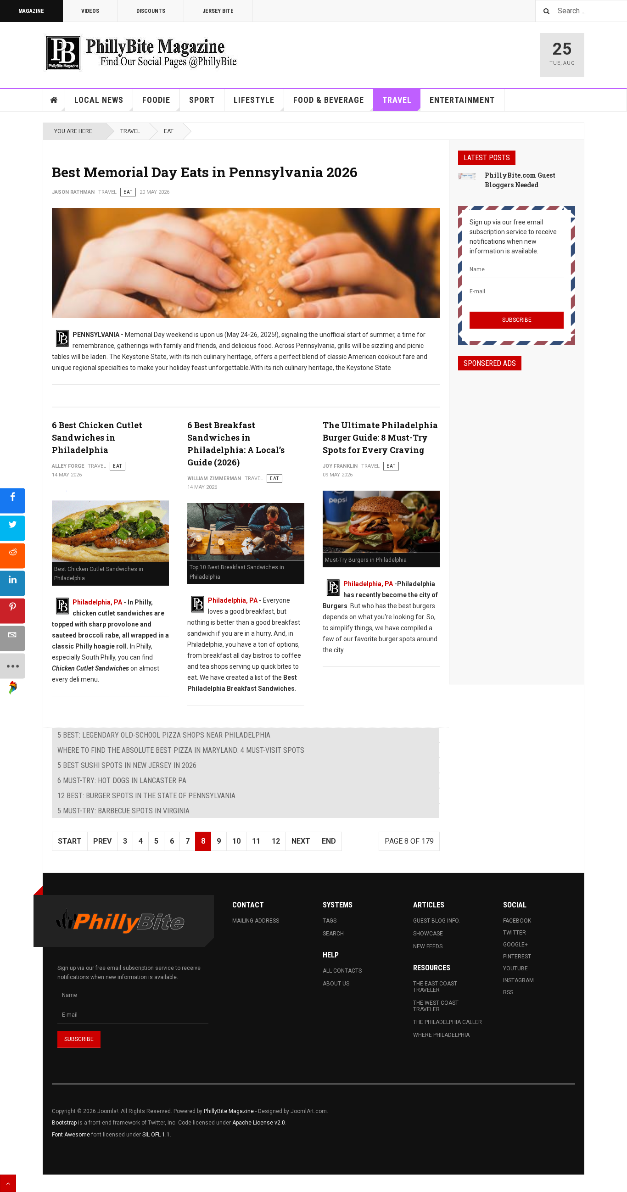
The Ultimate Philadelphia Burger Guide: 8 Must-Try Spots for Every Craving (380, 437)
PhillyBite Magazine (229, 1111)
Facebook (517, 921)
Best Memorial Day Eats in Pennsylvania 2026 (205, 172)
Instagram (518, 980)
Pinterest (517, 956)
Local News (98, 100)
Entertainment (462, 100)
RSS (508, 992)
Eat (169, 131)
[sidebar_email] (12, 638)
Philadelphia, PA (97, 602)
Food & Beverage (328, 100)
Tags (329, 921)
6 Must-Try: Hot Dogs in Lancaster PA (121, 780)
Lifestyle (254, 100)
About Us (336, 983)
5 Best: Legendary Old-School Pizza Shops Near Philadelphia (163, 735)
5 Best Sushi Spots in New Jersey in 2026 (126, 765)
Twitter (514, 932)
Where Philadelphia (441, 1035)
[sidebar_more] (12, 665)
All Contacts (342, 971)
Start (70, 841)
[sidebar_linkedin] (12, 583)
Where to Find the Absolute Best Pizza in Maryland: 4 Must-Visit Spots (180, 750)
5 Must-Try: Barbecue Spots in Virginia (123, 810)
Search (333, 933)
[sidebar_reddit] (12, 555)
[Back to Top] (8, 1183)
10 (236, 841)
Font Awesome (71, 1134)
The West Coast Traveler (436, 1006)
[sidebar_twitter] (12, 528)
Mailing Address (255, 921)
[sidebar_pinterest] (12, 610)
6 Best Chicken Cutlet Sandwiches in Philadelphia (97, 437)
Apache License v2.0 (258, 1122)
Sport (202, 100)
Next (300, 841)
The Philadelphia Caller (447, 1022)
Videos (90, 11)
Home (54, 100)
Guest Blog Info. (436, 921)
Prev (102, 841)
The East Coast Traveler (435, 986)
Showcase (428, 933)
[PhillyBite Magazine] (141, 52)
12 (276, 841)
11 (256, 841)
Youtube (515, 968)
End (329, 841)
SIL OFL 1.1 (156, 1134)
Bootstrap (64, 1122)
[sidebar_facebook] (12, 500)
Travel (397, 100)
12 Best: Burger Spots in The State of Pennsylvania (146, 795)
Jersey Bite (218, 11)
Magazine (31, 11)
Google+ (515, 944)
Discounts (150, 11)
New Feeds (427, 946)
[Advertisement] (516, 519)
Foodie (156, 100)
